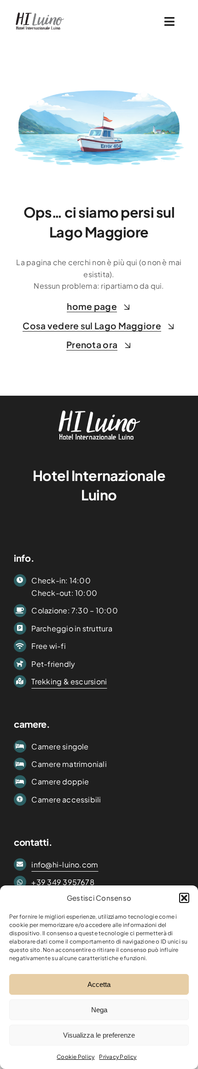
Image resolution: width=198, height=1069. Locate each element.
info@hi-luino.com (64, 864)
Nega (99, 1010)
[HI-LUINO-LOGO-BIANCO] (99, 408)
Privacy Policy (117, 1056)
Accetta (99, 984)
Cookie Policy (75, 1056)
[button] (184, 898)
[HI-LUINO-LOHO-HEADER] (40, 13)
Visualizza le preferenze (99, 1035)
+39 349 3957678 (62, 882)
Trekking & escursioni (69, 681)
